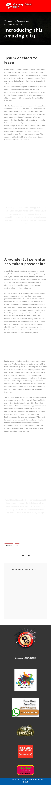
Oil (17, 24)
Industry (11, 24)
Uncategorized (23, 21)
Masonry (11, 21)
